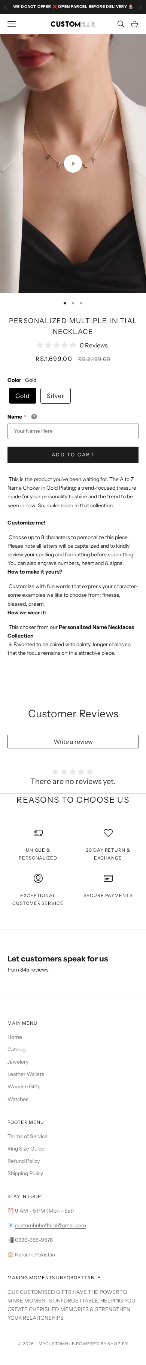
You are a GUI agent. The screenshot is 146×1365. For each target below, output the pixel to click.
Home (14, 1037)
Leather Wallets (25, 1074)
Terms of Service (27, 1136)
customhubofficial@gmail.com (50, 1225)
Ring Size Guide (26, 1148)
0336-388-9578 (34, 1240)
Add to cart (73, 454)
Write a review (73, 741)
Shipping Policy (25, 1173)
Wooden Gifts (23, 1086)
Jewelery (17, 1061)
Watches (17, 1099)
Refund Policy (23, 1161)
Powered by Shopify (102, 1343)
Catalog (16, 1049)
